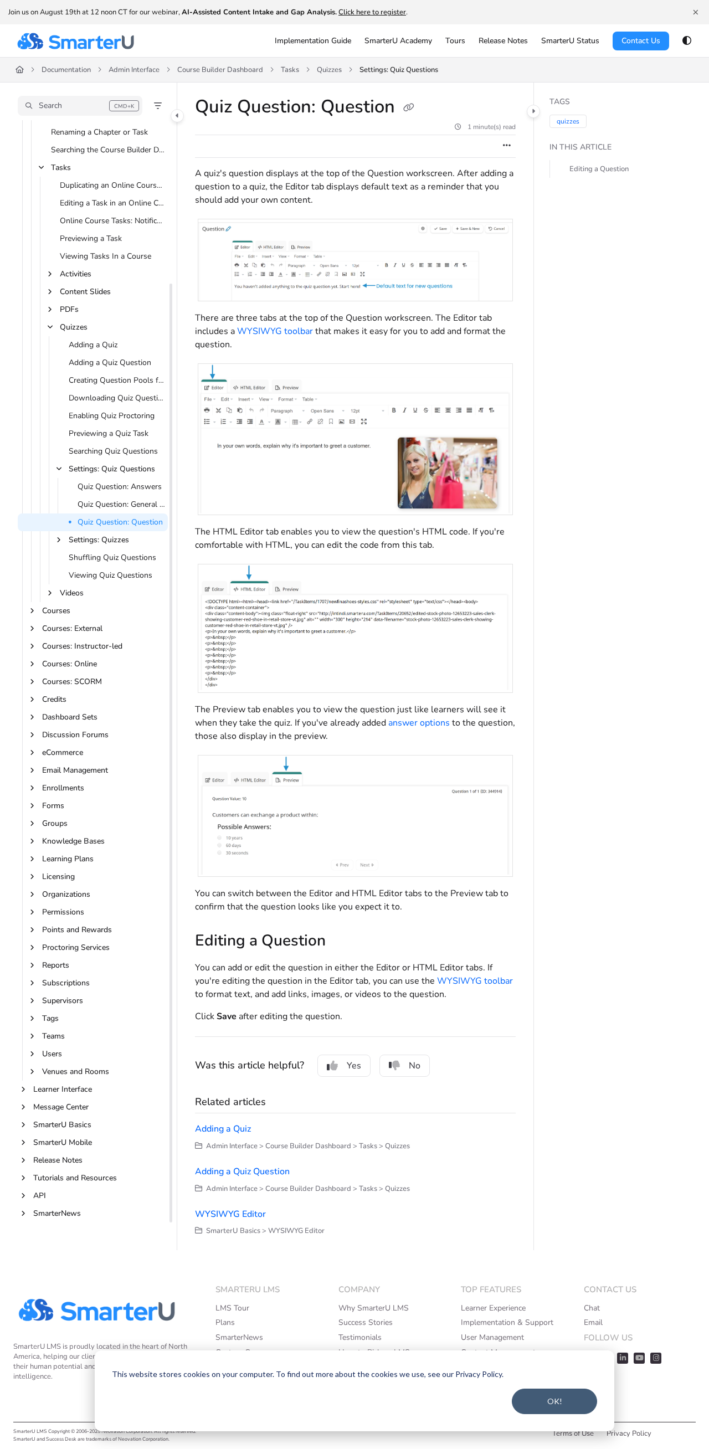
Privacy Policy (629, 1433)
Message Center (61, 1107)
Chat (592, 1308)
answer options (419, 723)
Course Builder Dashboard (220, 70)
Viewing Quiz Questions (110, 575)
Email (593, 1322)
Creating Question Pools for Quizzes (117, 380)
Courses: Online (69, 664)
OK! (554, 1401)
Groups (55, 823)
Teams (53, 1036)
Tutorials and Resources (75, 1178)
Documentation (66, 70)
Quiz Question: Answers (120, 486)
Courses (56, 610)
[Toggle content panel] (533, 111)
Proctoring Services (76, 947)
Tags (50, 1018)
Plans (225, 1322)
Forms (53, 805)
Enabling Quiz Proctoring (112, 415)
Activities (75, 274)
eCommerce (62, 752)
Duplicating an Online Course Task (113, 185)
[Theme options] (687, 41)
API (39, 1195)
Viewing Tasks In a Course (105, 256)
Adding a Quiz (93, 345)
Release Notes (58, 1160)
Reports (55, 965)
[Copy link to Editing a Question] (343, 941)
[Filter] (158, 105)
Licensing (58, 876)
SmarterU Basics (62, 1124)
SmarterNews (57, 1213)
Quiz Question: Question (120, 522)
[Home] (75, 41)
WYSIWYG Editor (230, 1214)
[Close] (695, 12)
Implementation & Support (507, 1322)
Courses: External (72, 628)
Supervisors (62, 1000)
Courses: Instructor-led (82, 646)
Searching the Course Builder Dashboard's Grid (108, 150)
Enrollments (63, 788)
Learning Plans (68, 859)
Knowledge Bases (73, 841)
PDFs (69, 309)
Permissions (63, 912)
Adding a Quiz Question (110, 362)
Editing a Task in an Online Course (113, 203)
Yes (354, 1066)
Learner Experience (493, 1308)
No (414, 1066)
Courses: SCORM (72, 681)
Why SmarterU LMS (373, 1308)
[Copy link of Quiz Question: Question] (409, 108)
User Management (492, 1337)
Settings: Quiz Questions (398, 70)
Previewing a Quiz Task (108, 433)
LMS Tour (232, 1308)
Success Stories (365, 1322)
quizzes (568, 121)
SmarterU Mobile (62, 1142)
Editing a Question (599, 169)
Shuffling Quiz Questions (112, 557)
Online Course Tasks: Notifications (113, 220)
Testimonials (360, 1337)
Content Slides (85, 291)
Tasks (290, 70)
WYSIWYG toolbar (275, 331)
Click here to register (372, 12)
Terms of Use (573, 1433)
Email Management (75, 770)
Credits (54, 699)
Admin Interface (134, 70)
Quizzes (329, 70)
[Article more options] (507, 146)
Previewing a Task (91, 238)
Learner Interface (62, 1089)
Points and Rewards (77, 929)
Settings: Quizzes (99, 540)
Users (52, 1054)
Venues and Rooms (75, 1071)
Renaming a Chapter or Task (99, 132)
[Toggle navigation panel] (177, 115)
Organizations (66, 894)
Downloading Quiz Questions (117, 398)
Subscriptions (66, 983)
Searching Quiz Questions (113, 451)
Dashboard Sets (69, 717)
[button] (80, 106)
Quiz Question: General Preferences (122, 504)
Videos (72, 593)
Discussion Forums (75, 734)
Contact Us (640, 40)
